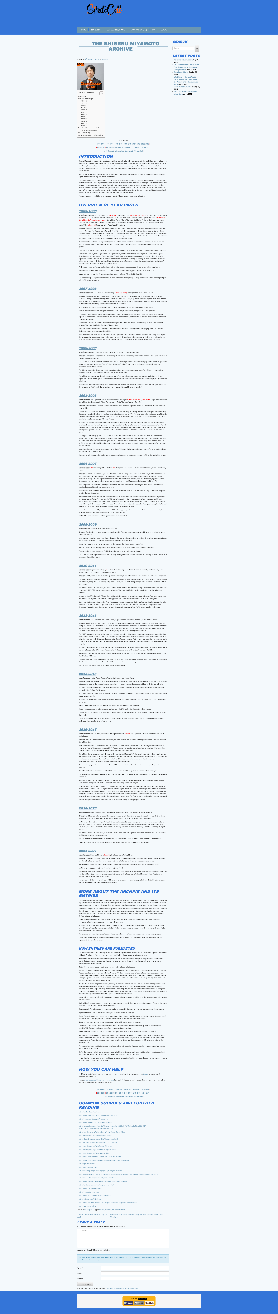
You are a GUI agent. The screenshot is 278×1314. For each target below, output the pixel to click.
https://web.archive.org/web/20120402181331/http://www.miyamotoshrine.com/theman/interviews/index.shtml (118, 1174)
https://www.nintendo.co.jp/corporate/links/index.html (98, 1115)
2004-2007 (84, 110)
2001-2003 (84, 108)
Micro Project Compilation (183, 60)
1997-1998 (84, 103)
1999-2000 (84, 105)
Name (80, 1268)
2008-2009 (84, 112)
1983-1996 (84, 101)
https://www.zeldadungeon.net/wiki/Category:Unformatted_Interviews (103, 1181)
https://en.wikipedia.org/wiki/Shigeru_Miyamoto (95, 1146)
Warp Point (142, 1299)
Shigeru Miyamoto (118, 1210)
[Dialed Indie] (149, 1303)
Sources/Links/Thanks (116, 30)
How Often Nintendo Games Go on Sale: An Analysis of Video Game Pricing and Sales (186, 67)
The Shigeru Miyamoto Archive (125, 46)
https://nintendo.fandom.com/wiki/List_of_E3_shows (98, 1143)
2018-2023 (84, 123)
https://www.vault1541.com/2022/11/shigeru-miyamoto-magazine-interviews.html (108, 1203)
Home (83, 30)
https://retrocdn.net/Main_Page (90, 1199)
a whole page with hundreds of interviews (99, 1080)
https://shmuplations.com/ (88, 1167)
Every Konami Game (181, 72)
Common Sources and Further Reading (90, 135)
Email (79, 1273)
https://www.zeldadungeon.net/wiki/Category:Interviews (98, 1178)
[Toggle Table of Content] (100, 93)
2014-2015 (84, 119)
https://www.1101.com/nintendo (90, 1188)
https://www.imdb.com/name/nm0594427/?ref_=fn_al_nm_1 (101, 1157)
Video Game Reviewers (182, 87)
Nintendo (108, 1210)
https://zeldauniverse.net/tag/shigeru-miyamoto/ (96, 1185)
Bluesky (164, 30)
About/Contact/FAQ (139, 30)
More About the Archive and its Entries (90, 128)
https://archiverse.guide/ (87, 1206)
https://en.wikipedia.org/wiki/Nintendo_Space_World (97, 1150)
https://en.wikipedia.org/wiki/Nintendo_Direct (94, 1153)
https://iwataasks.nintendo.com (90, 1112)
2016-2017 (84, 121)
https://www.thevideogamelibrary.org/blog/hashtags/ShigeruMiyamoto (104, 1160)
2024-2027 (84, 125)
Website (80, 1279)
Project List (96, 30)
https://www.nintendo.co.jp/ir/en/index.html (94, 1119)
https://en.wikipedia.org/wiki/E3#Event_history (95, 1135)
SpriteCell (105, 59)
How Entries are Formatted (89, 130)
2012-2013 (84, 116)
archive (101, 1210)
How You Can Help (84, 133)
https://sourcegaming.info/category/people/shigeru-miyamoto (101, 1171)
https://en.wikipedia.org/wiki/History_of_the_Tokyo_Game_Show (102, 1132)
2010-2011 (84, 114)
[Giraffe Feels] (139, 1303)
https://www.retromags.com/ (89, 1192)
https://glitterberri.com (87, 1164)
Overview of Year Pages (85, 99)
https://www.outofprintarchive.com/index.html (95, 1196)
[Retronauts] (128, 1303)
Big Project (88, 1210)
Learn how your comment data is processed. (122, 1289)
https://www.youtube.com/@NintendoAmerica (95, 1122)
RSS (153, 30)
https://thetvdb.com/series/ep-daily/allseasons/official (98, 1139)
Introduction (82, 96)
